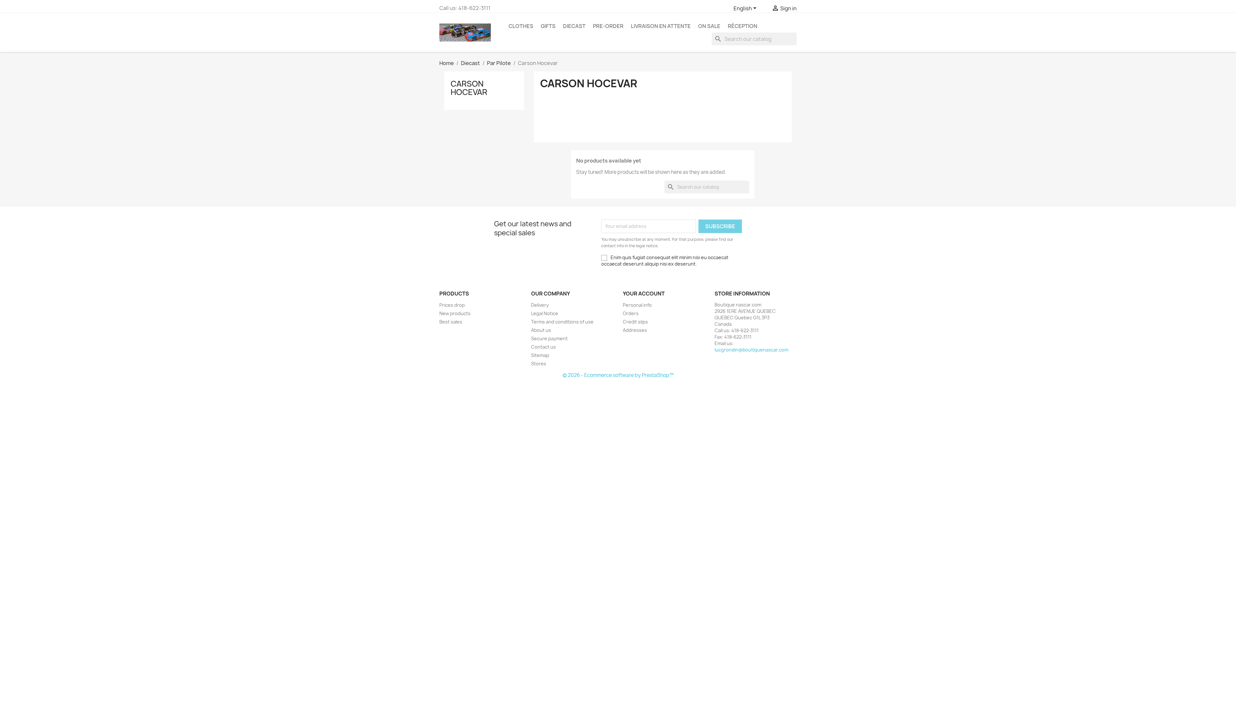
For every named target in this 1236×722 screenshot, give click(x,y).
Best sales (450, 322)
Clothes (521, 26)
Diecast (574, 26)
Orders (631, 313)
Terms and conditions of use (562, 322)
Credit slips (635, 322)
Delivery (540, 305)
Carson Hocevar (469, 88)
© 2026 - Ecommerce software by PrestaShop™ (618, 375)
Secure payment (549, 338)
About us (541, 330)
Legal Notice (544, 313)
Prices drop (452, 305)
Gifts (548, 26)
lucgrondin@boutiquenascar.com (751, 350)
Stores (538, 364)
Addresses (635, 330)
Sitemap (540, 355)
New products (455, 313)
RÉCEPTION (742, 26)
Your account (644, 293)
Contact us (543, 347)
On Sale (709, 26)
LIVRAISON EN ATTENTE (661, 26)
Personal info (637, 305)
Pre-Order (608, 26)
